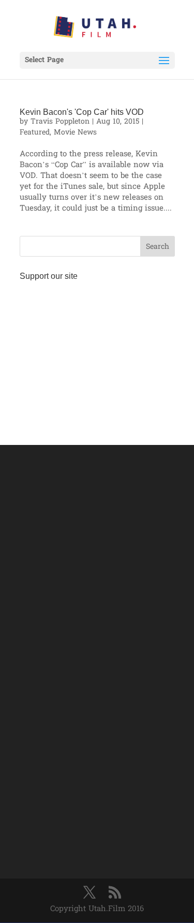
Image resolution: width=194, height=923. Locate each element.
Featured (35, 132)
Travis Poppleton (60, 121)
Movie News (75, 132)
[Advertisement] (97, 350)
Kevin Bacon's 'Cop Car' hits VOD (82, 112)
